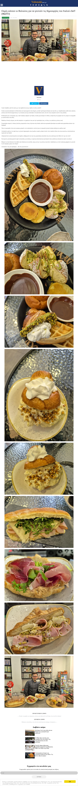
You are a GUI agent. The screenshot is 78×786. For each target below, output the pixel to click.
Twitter (35, 103)
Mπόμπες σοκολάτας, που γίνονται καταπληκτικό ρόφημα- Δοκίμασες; (39, 722)
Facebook (44, 103)
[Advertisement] (39, 73)
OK (70, 781)
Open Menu (1, 5)
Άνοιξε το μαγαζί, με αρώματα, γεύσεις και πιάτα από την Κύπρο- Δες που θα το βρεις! (39, 716)
